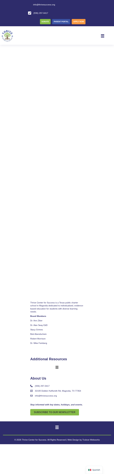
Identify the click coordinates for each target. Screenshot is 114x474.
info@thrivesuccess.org (46, 396)
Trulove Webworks (91, 440)
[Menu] (102, 36)
